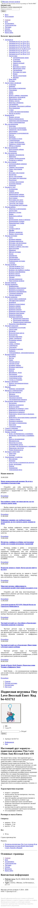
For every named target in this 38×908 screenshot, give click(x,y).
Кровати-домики (15, 306)
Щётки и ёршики (15, 146)
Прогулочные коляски (16, 281)
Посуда (11, 135)
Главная (7, 20)
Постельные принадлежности (15, 401)
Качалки (12, 369)
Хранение (12, 185)
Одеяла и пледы (14, 419)
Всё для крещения (11, 147)
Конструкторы (14, 248)
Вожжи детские (14, 117)
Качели (11, 371)
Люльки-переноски (15, 279)
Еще (6, 744)
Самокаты (12, 342)
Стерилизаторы (14, 140)
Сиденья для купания (16, 182)
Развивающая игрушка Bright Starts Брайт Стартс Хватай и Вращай (19, 847)
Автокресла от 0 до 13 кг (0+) (19, 41)
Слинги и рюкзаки (11, 428)
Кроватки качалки (15, 309)
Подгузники (13, 198)
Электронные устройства (13, 457)
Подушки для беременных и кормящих (22, 446)
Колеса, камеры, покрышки (18, 95)
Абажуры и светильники (17, 209)
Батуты (11, 358)
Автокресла (9, 39)
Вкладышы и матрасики (17, 88)
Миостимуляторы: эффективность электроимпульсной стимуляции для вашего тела (19, 587)
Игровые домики (15, 365)
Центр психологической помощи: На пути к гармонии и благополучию (17, 482)
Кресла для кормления (16, 439)
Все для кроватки (11, 153)
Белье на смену (14, 407)
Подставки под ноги (16, 200)
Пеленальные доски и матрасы (19, 219)
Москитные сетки (19, 68)
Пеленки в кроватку (16, 421)
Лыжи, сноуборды (15, 338)
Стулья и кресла (14, 228)
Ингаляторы (13, 459)
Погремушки (13, 257)
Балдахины (13, 403)
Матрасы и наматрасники (14, 390)
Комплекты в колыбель (17, 410)
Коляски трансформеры (17, 272)
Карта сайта (9, 32)
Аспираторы (13, 189)
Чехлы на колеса (14, 113)
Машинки (12, 250)
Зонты (11, 93)
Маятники (12, 156)
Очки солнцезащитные (17, 122)
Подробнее (4, 496)
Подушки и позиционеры (18, 423)
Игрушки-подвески (15, 245)
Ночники (12, 460)
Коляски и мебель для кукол (18, 246)
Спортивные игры (15, 378)
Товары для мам (10, 432)
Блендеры (12, 126)
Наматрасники (14, 396)
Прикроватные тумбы (16, 223)
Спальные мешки (15, 426)
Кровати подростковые (17, 304)
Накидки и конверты (16, 102)
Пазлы (11, 254)
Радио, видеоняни (15, 464)
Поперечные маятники (21, 318)
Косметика (12, 174)
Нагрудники (13, 131)
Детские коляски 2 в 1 (16, 266)
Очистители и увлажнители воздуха (21, 462)
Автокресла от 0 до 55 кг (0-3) (19, 47)
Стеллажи (12, 225)
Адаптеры (16, 59)
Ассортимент (9, 23)
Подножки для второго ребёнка (20, 106)
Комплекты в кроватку (17, 412)
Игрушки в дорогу (19, 66)
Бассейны (12, 356)
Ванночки (12, 165)
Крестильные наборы (16, 149)
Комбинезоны (14, 286)
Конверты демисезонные (17, 288)
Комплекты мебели (15, 216)
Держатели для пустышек (18, 129)
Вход (6, 14)
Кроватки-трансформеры (17, 324)
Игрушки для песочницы (17, 243)
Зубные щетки (14, 192)
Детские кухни (14, 363)
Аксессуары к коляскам (13, 83)
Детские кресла (14, 362)
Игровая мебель (10, 354)
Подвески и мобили (16, 160)
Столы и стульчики (15, 380)
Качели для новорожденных (18, 383)
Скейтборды (13, 345)
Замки (11, 92)
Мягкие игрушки (15, 252)
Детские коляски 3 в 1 (16, 268)
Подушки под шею (19, 72)
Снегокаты (13, 347)
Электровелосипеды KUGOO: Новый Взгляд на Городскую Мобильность (18, 605)
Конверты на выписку (16, 290)
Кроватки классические (17, 311)
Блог (6, 21)
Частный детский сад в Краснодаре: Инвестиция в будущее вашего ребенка (19, 646)
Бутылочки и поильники (17, 128)
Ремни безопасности (16, 450)
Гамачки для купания (16, 167)
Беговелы (12, 331)
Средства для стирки (16, 203)
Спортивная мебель (15, 376)
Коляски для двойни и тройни (19, 270)
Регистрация (9, 16)
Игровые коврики (15, 239)
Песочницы (13, 374)
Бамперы (12, 86)
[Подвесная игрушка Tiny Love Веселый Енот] (11, 722)
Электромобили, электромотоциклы (21, 353)
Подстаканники (14, 108)
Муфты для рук (14, 101)
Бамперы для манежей (16, 389)
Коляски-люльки (14, 275)
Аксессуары (13, 56)
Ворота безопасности (16, 119)
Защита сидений (18, 63)
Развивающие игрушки (17, 261)
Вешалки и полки (15, 212)
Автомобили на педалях (17, 327)
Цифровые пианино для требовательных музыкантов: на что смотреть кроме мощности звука (18, 521)
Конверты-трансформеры (17, 291)
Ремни (15, 74)
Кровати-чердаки (15, 308)
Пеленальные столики (16, 221)
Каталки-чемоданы (15, 336)
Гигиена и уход (10, 187)
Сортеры (12, 263)
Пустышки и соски (15, 138)
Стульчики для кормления (14, 430)
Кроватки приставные (16, 313)
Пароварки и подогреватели (18, 133)
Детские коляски (10, 264)
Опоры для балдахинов (17, 158)
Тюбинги (12, 351)
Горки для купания (15, 169)
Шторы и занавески (16, 232)
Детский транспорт (11, 326)
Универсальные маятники (22, 322)
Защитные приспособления (18, 120)
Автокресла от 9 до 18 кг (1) (18, 50)
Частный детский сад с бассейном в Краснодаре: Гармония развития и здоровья (18, 624)
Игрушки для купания (16, 173)
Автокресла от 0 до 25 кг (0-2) (19, 45)
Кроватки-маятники (16, 317)
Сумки (11, 110)
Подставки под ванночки (17, 178)
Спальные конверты (16, 293)
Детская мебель (10, 207)
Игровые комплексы (16, 241)
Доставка (8, 27)
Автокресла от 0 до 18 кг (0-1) (19, 43)
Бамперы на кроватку (16, 405)
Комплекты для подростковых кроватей (22, 417)
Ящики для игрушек (16, 234)
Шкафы (11, 230)
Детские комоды (10, 282)
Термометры (13, 468)
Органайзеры (17, 70)
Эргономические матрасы (18, 399)
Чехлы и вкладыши (19, 75)
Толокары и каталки (16, 349)
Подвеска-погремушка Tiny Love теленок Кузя (21, 844)
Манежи (8, 387)
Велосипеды (13, 335)
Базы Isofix (12, 79)
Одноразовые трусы (16, 444)
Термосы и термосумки (17, 144)
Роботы (11, 466)
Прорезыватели (14, 259)
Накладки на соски (15, 443)
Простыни (12, 425)
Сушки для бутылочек (16, 142)
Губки (11, 171)
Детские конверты (11, 284)
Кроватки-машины (15, 315)
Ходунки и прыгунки (12, 452)
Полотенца (13, 151)
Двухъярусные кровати (17, 300)
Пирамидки (13, 255)
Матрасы (12, 394)
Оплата (7, 29)
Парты (11, 218)
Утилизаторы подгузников (18, 205)
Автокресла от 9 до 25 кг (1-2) (19, 52)
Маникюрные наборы (16, 194)
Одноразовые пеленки (16, 196)
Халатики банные (15, 183)
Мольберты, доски (15, 372)
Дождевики (17, 61)
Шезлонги (12, 385)
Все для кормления (11, 124)
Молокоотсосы (14, 441)
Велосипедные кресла (16, 333)
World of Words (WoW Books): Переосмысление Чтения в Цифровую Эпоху (18, 666)
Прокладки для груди (16, 448)
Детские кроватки (11, 297)
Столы (11, 227)
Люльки (11, 277)
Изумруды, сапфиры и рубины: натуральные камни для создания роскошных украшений (17, 543)
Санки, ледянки (14, 344)
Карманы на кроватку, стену (18, 408)
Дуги (10, 237)
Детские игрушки (11, 236)
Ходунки (12, 455)
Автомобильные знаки (21, 57)
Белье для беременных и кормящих (21, 434)
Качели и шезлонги (11, 381)
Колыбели (12, 302)
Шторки (16, 77)
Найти (3, 11)
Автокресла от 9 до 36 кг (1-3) (19, 54)
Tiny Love (8, 687)
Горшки (11, 191)
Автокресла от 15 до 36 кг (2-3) (20, 48)
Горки (11, 360)
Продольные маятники (21, 320)
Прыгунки (12, 453)
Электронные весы (15, 469)
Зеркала (15, 65)
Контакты (8, 30)
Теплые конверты (15, 295)
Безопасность (9, 115)
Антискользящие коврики (18, 164)
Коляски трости (14, 273)
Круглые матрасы (15, 392)
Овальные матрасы (15, 398)
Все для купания (10, 162)
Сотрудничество (10, 25)
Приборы (12, 137)
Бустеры (12, 81)
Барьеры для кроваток (16, 155)
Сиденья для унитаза (16, 201)
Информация (9, 742)
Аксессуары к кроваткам (17, 299)
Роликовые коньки (15, 340)
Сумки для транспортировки (19, 111)
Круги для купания (15, 176)
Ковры (11, 214)
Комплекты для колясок (17, 97)
